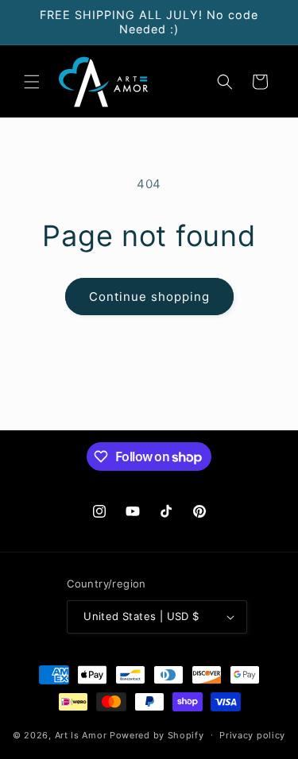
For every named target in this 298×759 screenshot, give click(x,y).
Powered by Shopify (157, 734)
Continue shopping (149, 296)
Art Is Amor (81, 734)
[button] (31, 81)
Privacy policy (252, 735)
